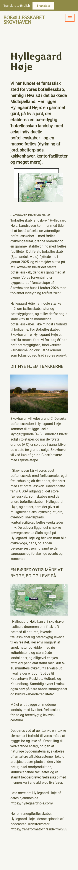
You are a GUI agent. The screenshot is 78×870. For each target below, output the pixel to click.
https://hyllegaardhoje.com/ (31, 803)
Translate (43, 5)
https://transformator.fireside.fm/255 (38, 829)
